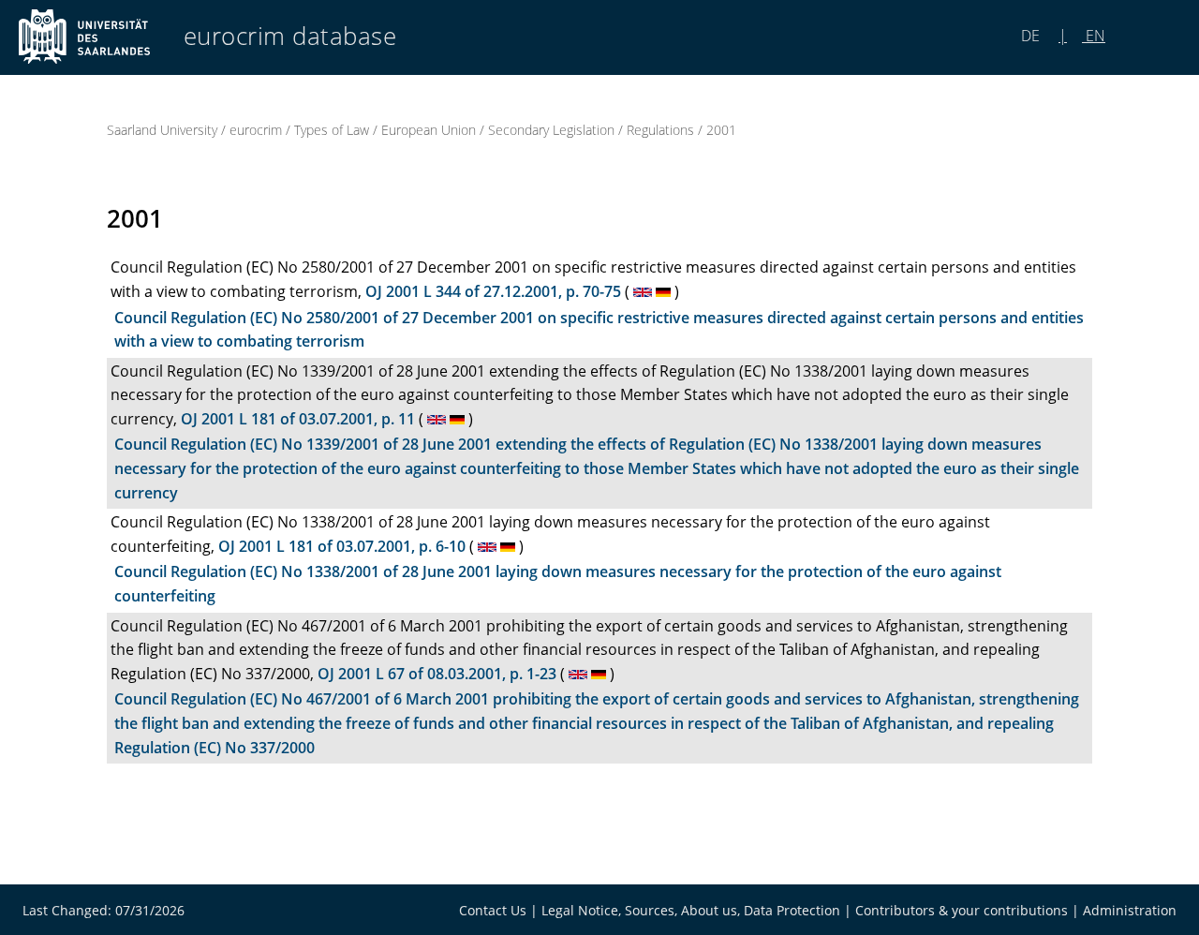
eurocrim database (290, 36)
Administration (1130, 910)
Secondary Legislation (551, 130)
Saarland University (162, 130)
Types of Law (331, 130)
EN (1093, 35)
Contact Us (492, 910)
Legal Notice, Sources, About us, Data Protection (690, 910)
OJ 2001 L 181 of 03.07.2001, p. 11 (298, 418)
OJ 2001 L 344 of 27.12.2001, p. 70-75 (493, 291)
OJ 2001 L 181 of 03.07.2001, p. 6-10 (342, 546)
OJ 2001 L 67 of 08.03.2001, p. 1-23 (437, 673)
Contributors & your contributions (961, 910)
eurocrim (255, 130)
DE (1032, 35)
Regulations (660, 130)
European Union (428, 130)
